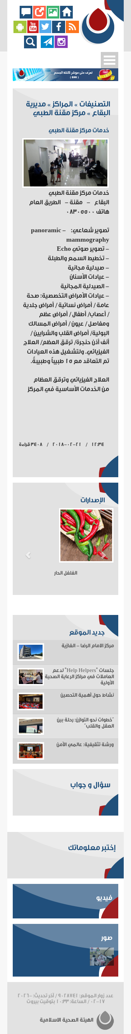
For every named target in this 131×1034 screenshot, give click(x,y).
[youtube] (33, 31)
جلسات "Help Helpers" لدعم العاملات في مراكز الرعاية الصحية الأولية (79, 677)
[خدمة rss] (72, 31)
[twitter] (45, 31)
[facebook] (59, 31)
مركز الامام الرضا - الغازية (87, 646)
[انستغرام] (61, 46)
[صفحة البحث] (32, 46)
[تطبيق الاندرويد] (20, 31)
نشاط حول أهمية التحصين (87, 695)
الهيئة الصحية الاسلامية (67, 1020)
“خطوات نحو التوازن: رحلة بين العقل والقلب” (85, 723)
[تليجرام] (47, 46)
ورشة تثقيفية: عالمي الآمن (85, 745)
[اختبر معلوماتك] (39, 16)
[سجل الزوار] (26, 16)
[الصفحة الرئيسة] (66, 16)
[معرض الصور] (53, 16)
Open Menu (109, 60)
